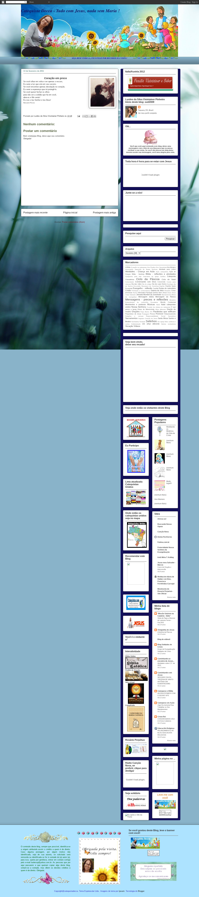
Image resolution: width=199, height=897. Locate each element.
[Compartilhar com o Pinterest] (94, 116)
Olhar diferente (160, 309)
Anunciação (129, 269)
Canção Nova (163, 532)
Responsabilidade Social (155, 316)
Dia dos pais (156, 284)
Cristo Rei (161, 717)
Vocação (129, 326)
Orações (136, 311)
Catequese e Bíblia (165, 691)
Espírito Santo (170, 286)
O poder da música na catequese (158, 307)
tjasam (122, 891)
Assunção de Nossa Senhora (146, 269)
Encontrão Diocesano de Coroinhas (146, 286)
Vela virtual (129, 682)
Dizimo (164, 284)
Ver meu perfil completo (147, 113)
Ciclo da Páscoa (148, 279)
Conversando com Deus (145, 282)
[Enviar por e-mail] (83, 116)
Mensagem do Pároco (165, 297)
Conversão (161, 282)
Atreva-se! (161, 519)
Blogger (141, 891)
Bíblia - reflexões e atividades (161, 274)
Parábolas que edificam (164, 311)
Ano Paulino (151, 267)
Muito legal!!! (169, 482)
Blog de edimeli (163, 639)
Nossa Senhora (138, 307)
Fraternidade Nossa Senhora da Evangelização (165, 549)
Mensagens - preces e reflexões (146, 299)
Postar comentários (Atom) (73, 222)
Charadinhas (129, 279)
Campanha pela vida (133, 276)
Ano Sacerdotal (161, 267)
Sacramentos (131, 318)
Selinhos (151, 321)
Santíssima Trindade (138, 321)
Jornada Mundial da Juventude (148, 295)
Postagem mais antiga (104, 212)
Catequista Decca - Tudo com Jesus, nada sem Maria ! (70, 11)
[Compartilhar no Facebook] (92, 116)
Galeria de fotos (157, 291)
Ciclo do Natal (169, 279)
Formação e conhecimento (141, 290)
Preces (152, 314)
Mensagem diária (146, 297)
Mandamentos (166, 295)
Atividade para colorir (167, 269)
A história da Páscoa (164, 632)
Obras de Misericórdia (145, 309)
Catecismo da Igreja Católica (154, 276)
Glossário (167, 290)
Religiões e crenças (134, 316)
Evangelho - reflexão (142, 288)
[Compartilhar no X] (89, 116)
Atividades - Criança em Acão (140, 271)
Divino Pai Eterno (164, 537)
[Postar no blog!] (86, 116)
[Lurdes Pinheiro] (136, 584)
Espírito (162, 286)
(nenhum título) (170, 442)
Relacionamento (170, 314)
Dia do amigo (146, 284)
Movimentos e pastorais (135, 305)
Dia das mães (136, 284)
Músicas (151, 304)
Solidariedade (136, 324)
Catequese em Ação (165, 703)
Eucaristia (128, 288)
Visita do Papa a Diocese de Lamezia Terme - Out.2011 (166, 620)
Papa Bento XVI (146, 312)
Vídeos (137, 326)
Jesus (169, 292)
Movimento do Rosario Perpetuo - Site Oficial (165, 591)
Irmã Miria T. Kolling (165, 557)
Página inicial (70, 212)
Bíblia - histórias (138, 274)
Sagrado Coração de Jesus (147, 318)
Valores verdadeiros (168, 324)
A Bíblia (127, 267)
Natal (158, 304)
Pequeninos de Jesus (133, 314)
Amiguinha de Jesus (165, 630)
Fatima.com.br (163, 542)
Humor (135, 292)
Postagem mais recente (35, 212)
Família (155, 288)
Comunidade (129, 282)
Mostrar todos (171, 597)
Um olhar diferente (150, 324)
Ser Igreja (160, 321)
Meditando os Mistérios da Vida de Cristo (170, 431)
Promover (159, 314)
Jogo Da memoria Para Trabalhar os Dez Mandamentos (165, 707)
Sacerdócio (172, 316)
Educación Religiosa (165, 728)
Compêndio (130, 705)
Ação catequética (162, 271)
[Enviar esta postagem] (78, 116)
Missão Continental (168, 302)
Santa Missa (163, 318)
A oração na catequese (139, 267)
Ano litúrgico (171, 267)
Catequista (171, 276)
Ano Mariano (159, 499)
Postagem (145, 314)
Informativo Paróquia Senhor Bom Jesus (152, 292)
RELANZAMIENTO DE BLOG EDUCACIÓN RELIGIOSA (165, 733)
